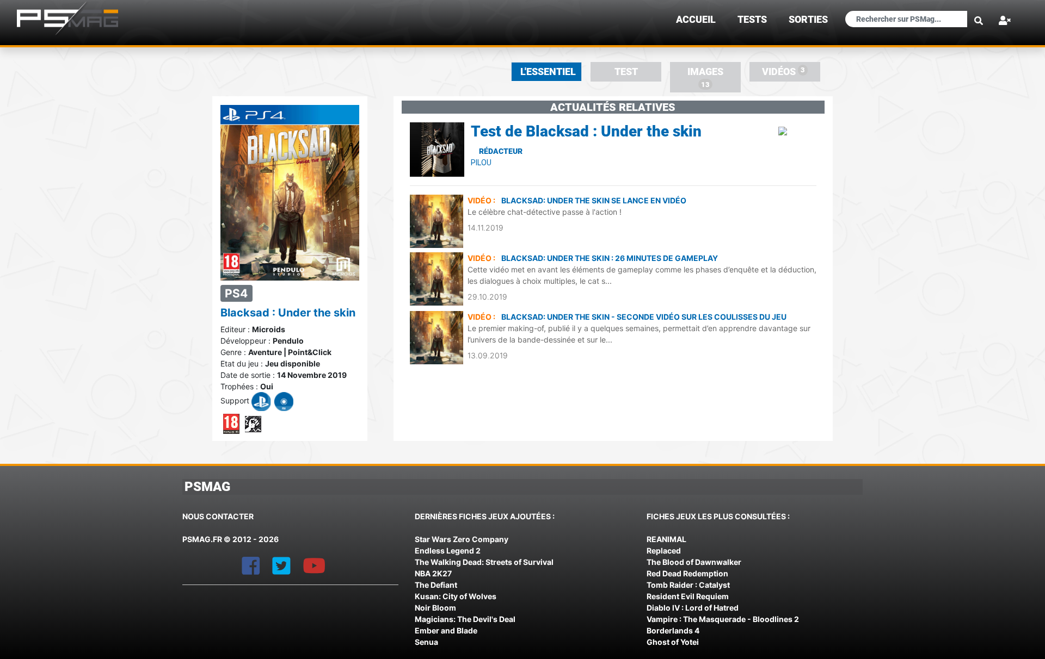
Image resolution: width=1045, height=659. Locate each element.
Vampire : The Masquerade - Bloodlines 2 (723, 619)
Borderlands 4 (673, 630)
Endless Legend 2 (448, 550)
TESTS (752, 19)
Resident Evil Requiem (688, 596)
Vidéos (783, 71)
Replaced (664, 550)
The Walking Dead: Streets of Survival (484, 562)
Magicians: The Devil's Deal (465, 619)
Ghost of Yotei (673, 641)
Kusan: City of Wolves (455, 596)
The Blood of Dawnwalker (694, 562)
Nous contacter (218, 516)
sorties (808, 19)
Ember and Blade (446, 630)
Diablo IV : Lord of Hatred (693, 607)
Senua (426, 641)
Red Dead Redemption (687, 573)
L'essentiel (548, 71)
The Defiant (436, 584)
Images (705, 77)
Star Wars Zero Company (461, 539)
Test (626, 71)
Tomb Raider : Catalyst (688, 584)
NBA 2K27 (433, 573)
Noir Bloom (435, 607)
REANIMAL (666, 539)
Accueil (696, 19)
